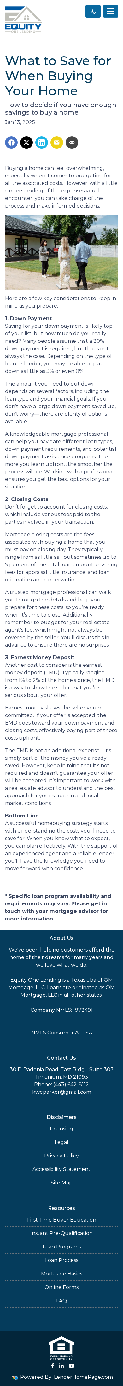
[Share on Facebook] (11, 142)
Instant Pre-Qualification (61, 1233)
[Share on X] (26, 142)
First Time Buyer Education (61, 1220)
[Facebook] (52, 1365)
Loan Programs (62, 1247)
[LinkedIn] (61, 1365)
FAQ (61, 1301)
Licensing (61, 1129)
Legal (61, 1142)
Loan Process (61, 1260)
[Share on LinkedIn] (41, 142)
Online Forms (61, 1287)
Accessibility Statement (61, 1169)
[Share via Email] (56, 142)
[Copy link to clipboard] (72, 142)
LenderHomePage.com (83, 1377)
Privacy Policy (61, 1156)
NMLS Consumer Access (61, 1033)
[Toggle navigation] (110, 11)
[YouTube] (71, 1365)
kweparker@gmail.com (61, 1092)
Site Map (62, 1183)
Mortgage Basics (61, 1274)
